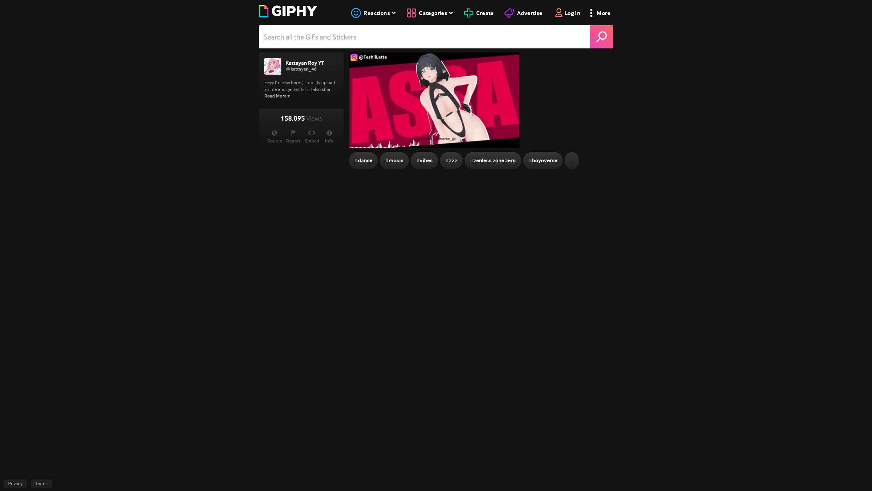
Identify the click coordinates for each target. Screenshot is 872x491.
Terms (41, 483)
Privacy (15, 483)
